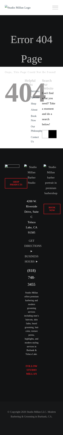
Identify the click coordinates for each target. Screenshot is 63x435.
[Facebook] (28, 383)
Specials (35, 97)
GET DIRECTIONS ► (33, 246)
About (34, 109)
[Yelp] (34, 389)
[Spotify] (28, 389)
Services (35, 91)
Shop (33, 103)
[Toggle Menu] (55, 7)
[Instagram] (34, 383)
